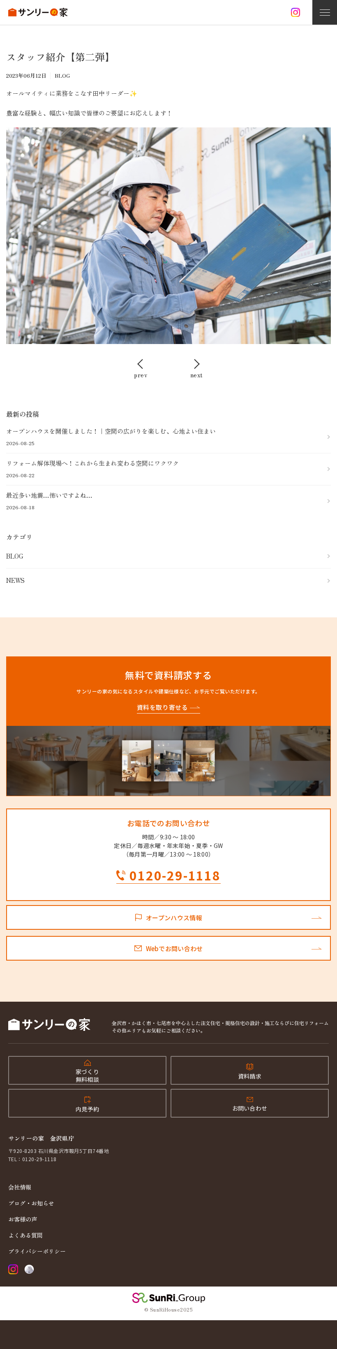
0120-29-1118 (175, 876)
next (196, 374)
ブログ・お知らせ (31, 1203)
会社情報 (19, 1187)
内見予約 (87, 1109)
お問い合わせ (250, 1108)
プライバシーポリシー (37, 1251)
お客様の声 (22, 1219)
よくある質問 (25, 1235)
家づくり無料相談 (87, 1075)
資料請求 (249, 1076)
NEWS (15, 580)
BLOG (14, 556)
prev (140, 374)
